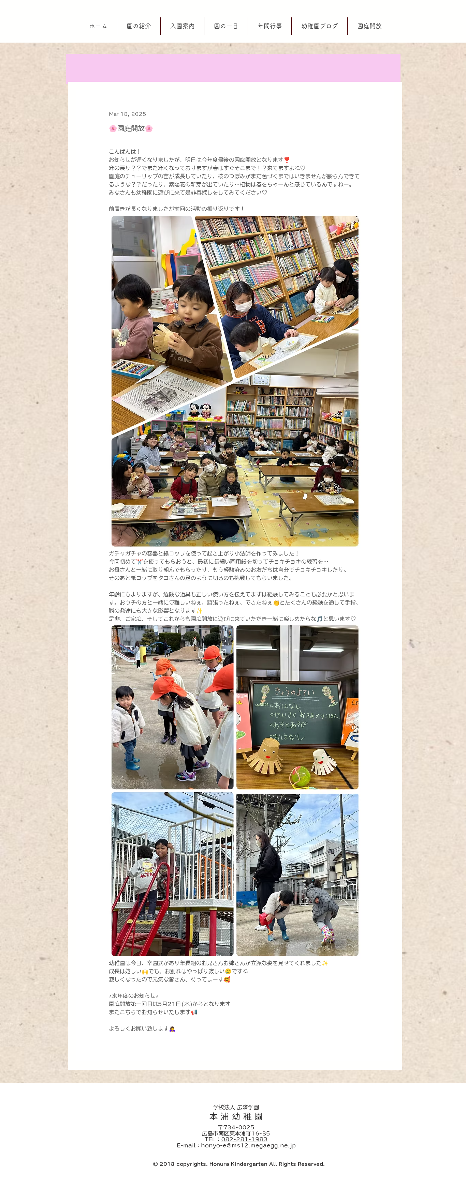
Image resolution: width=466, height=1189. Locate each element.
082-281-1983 (244, 1139)
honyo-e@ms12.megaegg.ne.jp (248, 1145)
